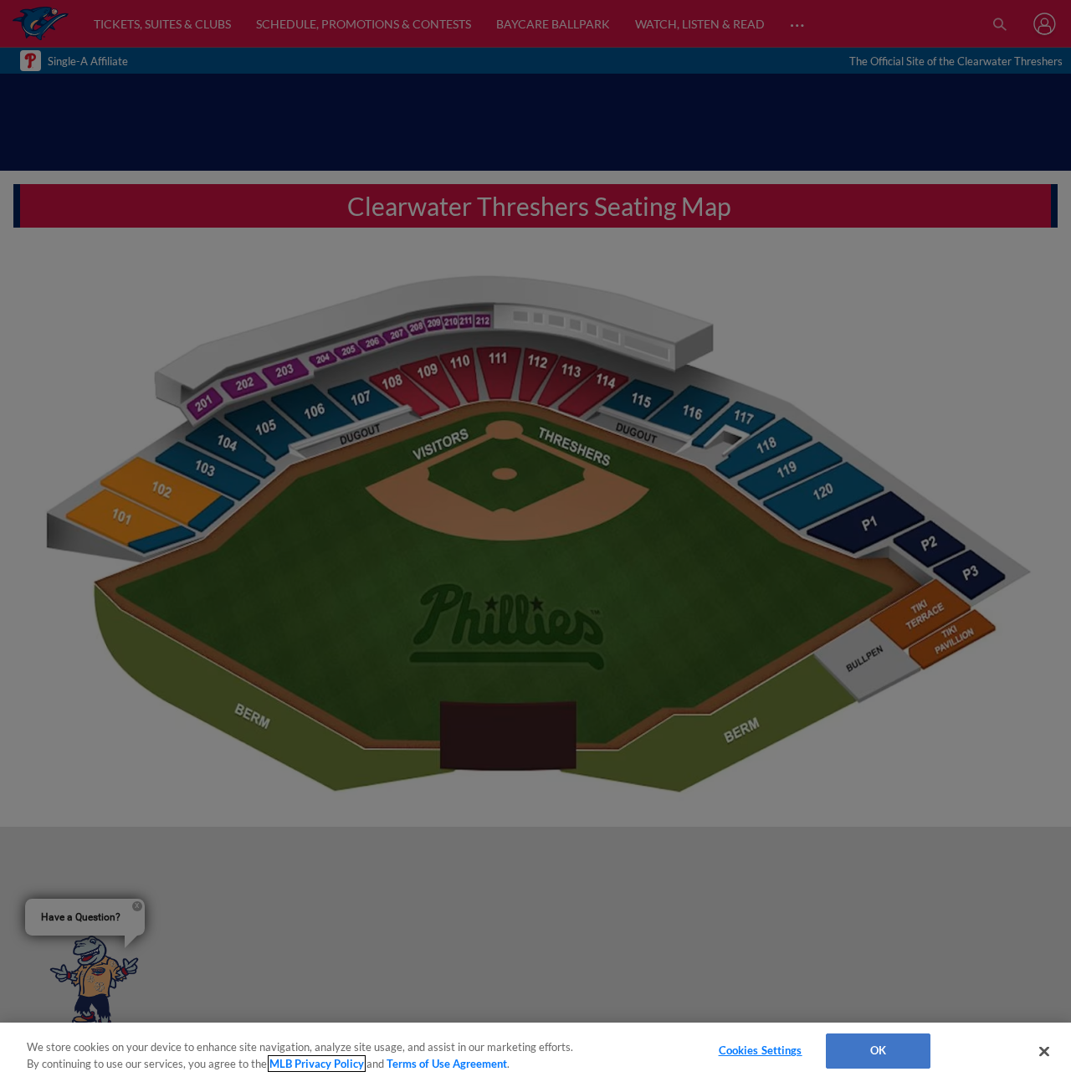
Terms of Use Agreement (447, 1063)
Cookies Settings (760, 1050)
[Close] (1044, 1051)
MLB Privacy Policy (316, 1063)
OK (878, 1050)
